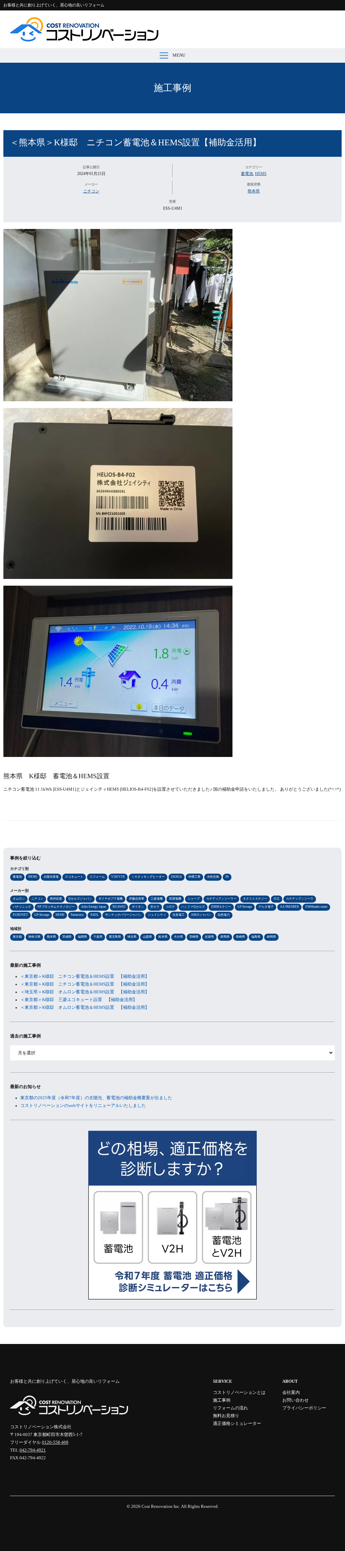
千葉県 (97, 936)
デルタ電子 (266, 906)
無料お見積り (226, 1415)
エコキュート (74, 876)
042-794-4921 (33, 1450)
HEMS (260, 174)
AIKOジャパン (201, 914)
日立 (277, 898)
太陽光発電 (51, 876)
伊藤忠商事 (136, 898)
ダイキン (138, 906)
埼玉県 (131, 936)
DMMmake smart (316, 906)
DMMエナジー (221, 906)
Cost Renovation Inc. (161, 1506)
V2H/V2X (118, 876)
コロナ (170, 906)
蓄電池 (247, 174)
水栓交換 (213, 876)
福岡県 (82, 936)
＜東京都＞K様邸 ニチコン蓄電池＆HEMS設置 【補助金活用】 (84, 976)
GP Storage (245, 906)
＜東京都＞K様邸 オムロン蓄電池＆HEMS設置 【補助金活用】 (84, 1007)
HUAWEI (119, 906)
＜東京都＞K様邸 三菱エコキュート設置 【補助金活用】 (78, 999)
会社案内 (291, 1392)
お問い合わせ (295, 1400)
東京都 (17, 936)
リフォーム (97, 876)
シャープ (194, 898)
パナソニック (22, 906)
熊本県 (254, 191)
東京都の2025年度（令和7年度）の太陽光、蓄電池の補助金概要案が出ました (96, 1097)
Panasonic (77, 914)
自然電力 (224, 914)
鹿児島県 (115, 936)
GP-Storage (41, 914)
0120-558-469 (55, 1442)
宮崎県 (193, 936)
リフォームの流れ (230, 1408)
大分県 (178, 936)
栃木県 (162, 936)
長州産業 (56, 898)
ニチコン (91, 191)
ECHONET (20, 914)
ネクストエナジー (255, 898)
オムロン (19, 898)
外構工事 (194, 876)
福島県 (255, 936)
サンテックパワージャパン (123, 914)
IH (227, 876)
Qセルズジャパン (80, 898)
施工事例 (172, 88)
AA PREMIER (289, 906)
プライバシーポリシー (304, 1408)
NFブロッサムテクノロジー (56, 906)
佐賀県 (209, 936)
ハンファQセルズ (193, 906)
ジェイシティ (157, 914)
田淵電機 (175, 898)
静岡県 (271, 936)
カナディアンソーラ (299, 898)
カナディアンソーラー (221, 898)
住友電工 (178, 914)
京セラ (154, 906)
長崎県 (240, 936)
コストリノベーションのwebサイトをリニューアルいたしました (83, 1105)
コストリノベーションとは (239, 1392)
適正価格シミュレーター (237, 1423)
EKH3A (176, 876)
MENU (178, 55)
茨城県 (66, 936)
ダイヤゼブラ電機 (110, 898)
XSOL (94, 914)
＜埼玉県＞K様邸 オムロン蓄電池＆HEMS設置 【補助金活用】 (84, 992)
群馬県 (224, 936)
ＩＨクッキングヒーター (148, 876)
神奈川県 (34, 936)
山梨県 (147, 936)
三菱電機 (157, 898)
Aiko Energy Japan (93, 906)
